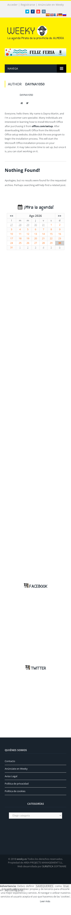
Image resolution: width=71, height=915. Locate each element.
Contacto (10, 761)
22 (51, 238)
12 (28, 234)
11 (20, 234)
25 (20, 243)
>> (59, 216)
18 (20, 238)
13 (35, 234)
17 (11, 238)
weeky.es (22, 859)
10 (11, 234)
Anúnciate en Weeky (51, 4)
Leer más (45, 901)
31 (43, 224)
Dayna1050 (26, 95)
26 (28, 243)
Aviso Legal (11, 776)
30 (35, 224)
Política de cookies (15, 791)
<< (11, 216)
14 (43, 234)
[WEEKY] (35, 32)
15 (51, 234)
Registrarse (28, 4)
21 (43, 238)
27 (11, 224)
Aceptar (30, 901)
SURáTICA (47, 866)
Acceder (12, 4)
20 (35, 238)
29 (28, 224)
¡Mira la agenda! (37, 207)
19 (28, 238)
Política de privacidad (17, 783)
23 (59, 238)
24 (11, 243)
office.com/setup (42, 126)
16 (59, 234)
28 (20, 224)
